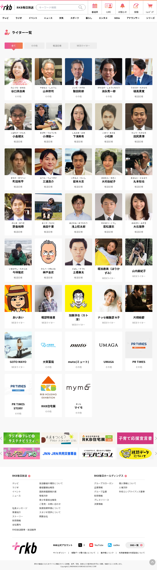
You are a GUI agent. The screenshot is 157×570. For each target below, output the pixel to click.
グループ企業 (100, 491)
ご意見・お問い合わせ (50, 503)
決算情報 (98, 503)
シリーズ (150, 17)
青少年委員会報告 (47, 499)
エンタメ (103, 17)
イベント (33, 17)
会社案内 (16, 524)
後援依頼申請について (50, 508)
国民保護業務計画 (47, 491)
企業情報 (98, 487)
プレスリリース (101, 499)
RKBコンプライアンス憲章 (132, 491)
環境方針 (43, 495)
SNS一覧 (134, 545)
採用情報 (16, 520)
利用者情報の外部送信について (132, 552)
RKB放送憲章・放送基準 (24, 529)
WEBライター (83, 45)
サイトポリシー (59, 552)
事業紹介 (16, 512)
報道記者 (57, 45)
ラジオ (18, 17)
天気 (61, 17)
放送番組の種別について (51, 483)
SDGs (117, 17)
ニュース (48, 17)
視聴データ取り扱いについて (83, 552)
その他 (34, 45)
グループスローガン (103, 483)
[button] (1, 438)
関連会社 (43, 516)
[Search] (80, 7)
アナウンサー (133, 17)
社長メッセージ (19, 508)
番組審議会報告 (46, 487)
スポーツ (74, 17)
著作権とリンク (107, 552)
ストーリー (17, 516)
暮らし (89, 17)
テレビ (5, 17)
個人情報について (127, 483)
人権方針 (123, 487)
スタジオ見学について (50, 512)
